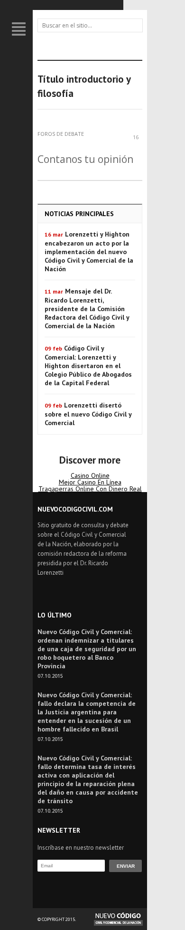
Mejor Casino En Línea (90, 482)
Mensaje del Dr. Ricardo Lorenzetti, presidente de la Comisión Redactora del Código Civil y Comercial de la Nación (87, 308)
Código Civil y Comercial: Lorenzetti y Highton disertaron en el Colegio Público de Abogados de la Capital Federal (88, 365)
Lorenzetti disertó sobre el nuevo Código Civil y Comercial (88, 414)
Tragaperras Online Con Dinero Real (90, 488)
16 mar (54, 234)
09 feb (53, 348)
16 (136, 136)
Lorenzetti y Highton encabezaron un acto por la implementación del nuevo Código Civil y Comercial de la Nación (89, 251)
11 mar (54, 291)
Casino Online (90, 475)
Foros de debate (60, 133)
